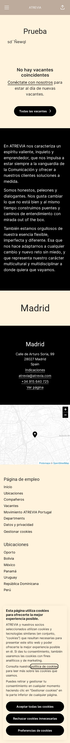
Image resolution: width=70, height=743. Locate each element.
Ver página (35, 387)
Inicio (8, 487)
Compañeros (14, 499)
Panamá (10, 571)
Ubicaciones (13, 493)
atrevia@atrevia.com (35, 376)
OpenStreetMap (61, 463)
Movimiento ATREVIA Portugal (28, 512)
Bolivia (9, 558)
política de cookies (44, 666)
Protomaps (44, 463)
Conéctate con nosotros (30, 82)
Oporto (9, 552)
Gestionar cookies (18, 532)
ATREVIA (35, 7)
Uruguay (10, 577)
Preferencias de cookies (35, 730)
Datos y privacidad (18, 525)
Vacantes (11, 506)
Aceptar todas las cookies (35, 706)
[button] (62, 7)
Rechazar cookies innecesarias (35, 718)
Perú (7, 590)
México (9, 565)
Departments (14, 518)
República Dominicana (21, 584)
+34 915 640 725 (35, 381)
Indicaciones (35, 370)
